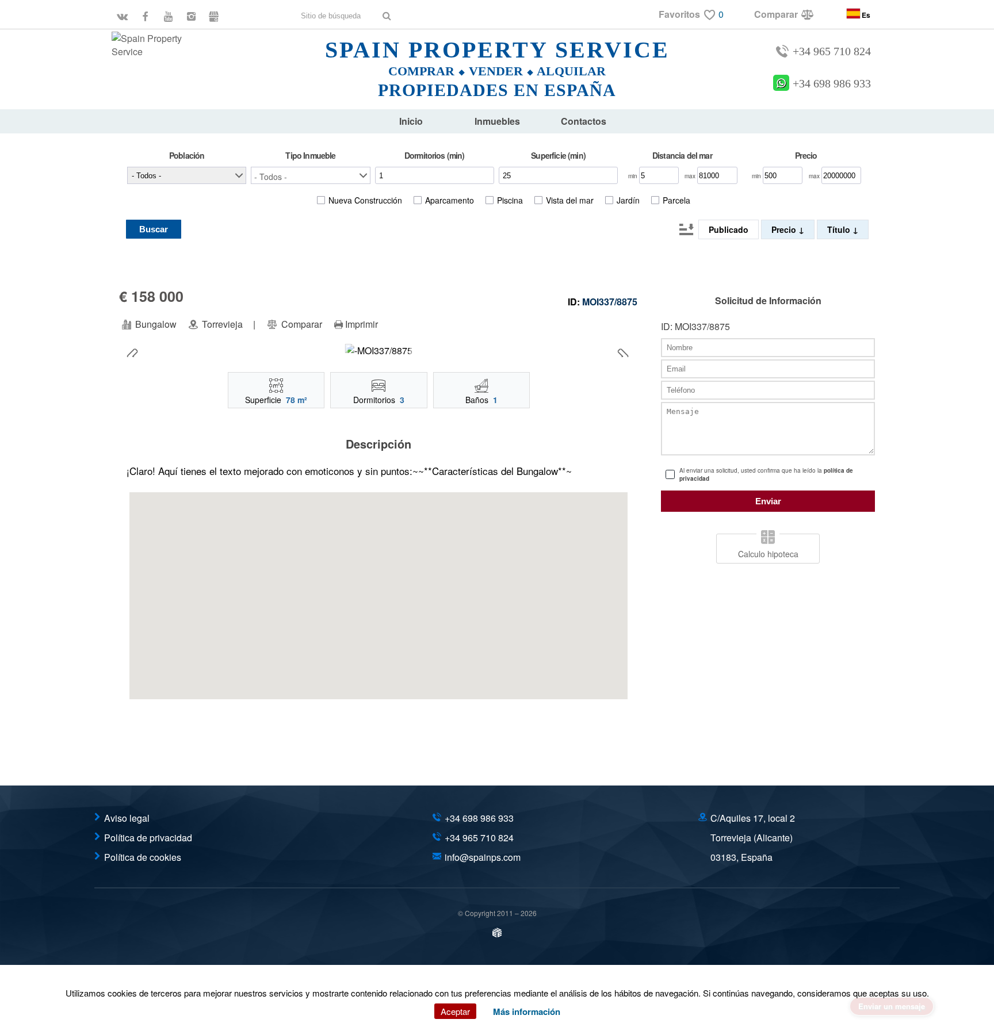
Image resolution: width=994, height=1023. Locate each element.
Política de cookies (142, 857)
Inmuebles (497, 121)
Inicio (411, 121)
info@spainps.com (483, 857)
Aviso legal (127, 818)
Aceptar (455, 1011)
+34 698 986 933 (832, 84)
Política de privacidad (148, 837)
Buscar (153, 229)
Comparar (300, 324)
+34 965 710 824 (832, 51)
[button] (310, 175)
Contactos (583, 121)
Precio (784, 229)
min (633, 176)
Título (839, 229)
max (691, 176)
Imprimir (361, 324)
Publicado (728, 229)
